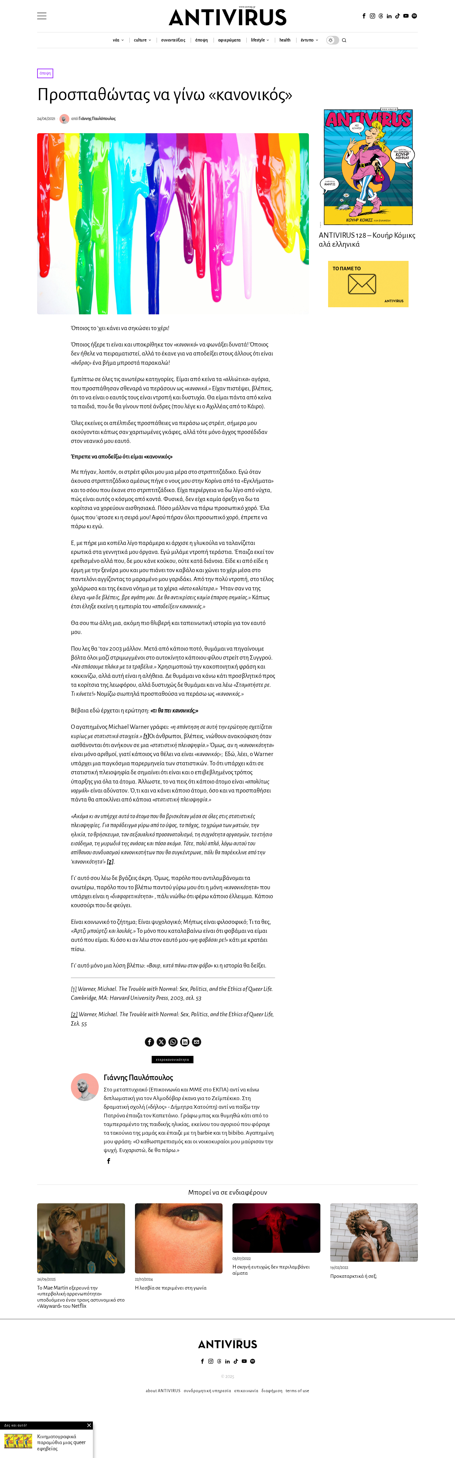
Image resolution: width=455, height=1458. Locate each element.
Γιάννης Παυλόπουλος (97, 119)
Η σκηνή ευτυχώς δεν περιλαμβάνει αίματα (271, 1270)
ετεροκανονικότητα (172, 1059)
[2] (74, 1014)
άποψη (45, 73)
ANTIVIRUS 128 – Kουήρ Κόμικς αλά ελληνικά (367, 239)
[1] (74, 989)
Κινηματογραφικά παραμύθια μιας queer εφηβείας (61, 1443)
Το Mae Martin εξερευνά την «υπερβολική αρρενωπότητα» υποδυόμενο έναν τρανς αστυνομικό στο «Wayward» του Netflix (81, 1297)
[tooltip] (364, 16)
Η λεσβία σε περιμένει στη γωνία (170, 1288)
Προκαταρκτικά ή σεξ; (353, 1276)
